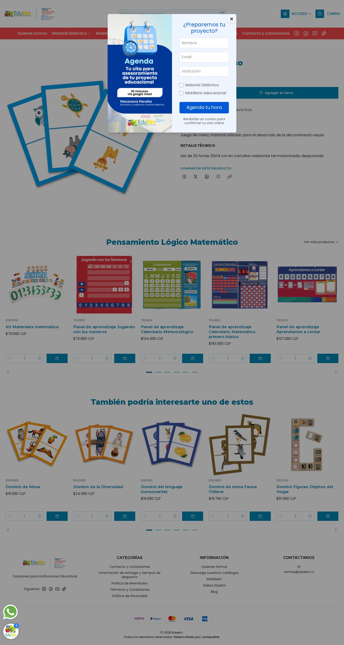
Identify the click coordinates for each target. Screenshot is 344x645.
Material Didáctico (202, 85)
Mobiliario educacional (205, 93)
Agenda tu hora (204, 107)
